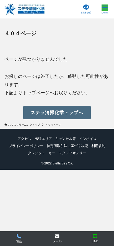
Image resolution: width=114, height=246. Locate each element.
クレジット (36, 152)
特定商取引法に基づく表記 (67, 145)
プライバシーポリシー (26, 145)
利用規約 (98, 145)
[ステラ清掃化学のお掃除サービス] (24, 9)
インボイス (88, 138)
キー (52, 152)
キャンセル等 (65, 138)
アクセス (24, 138)
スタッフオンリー (72, 152)
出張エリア (43, 138)
